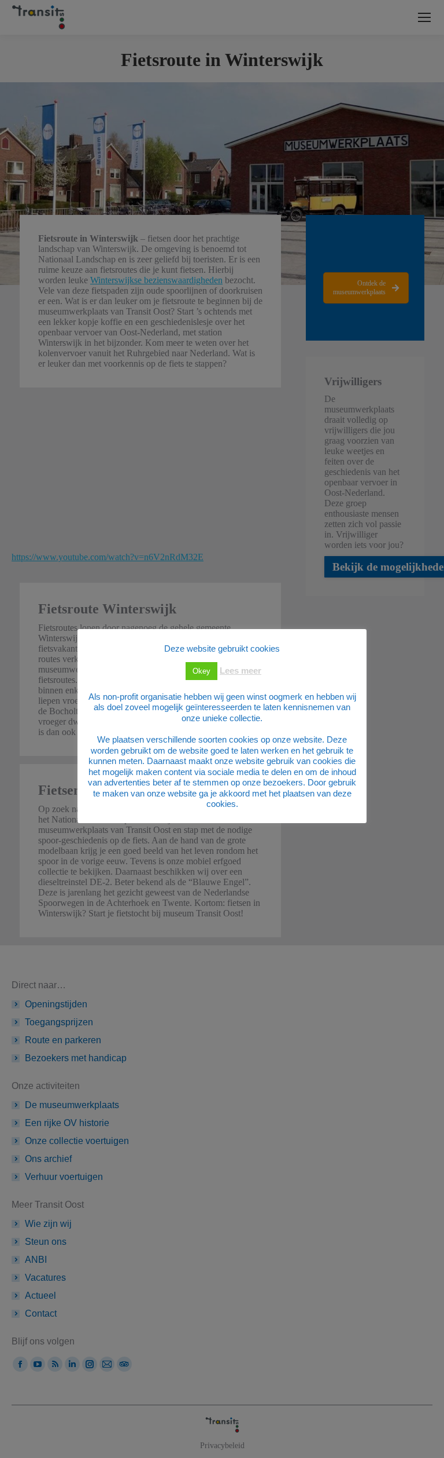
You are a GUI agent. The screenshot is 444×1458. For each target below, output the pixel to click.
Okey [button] (201, 671)
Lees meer (240, 670)
